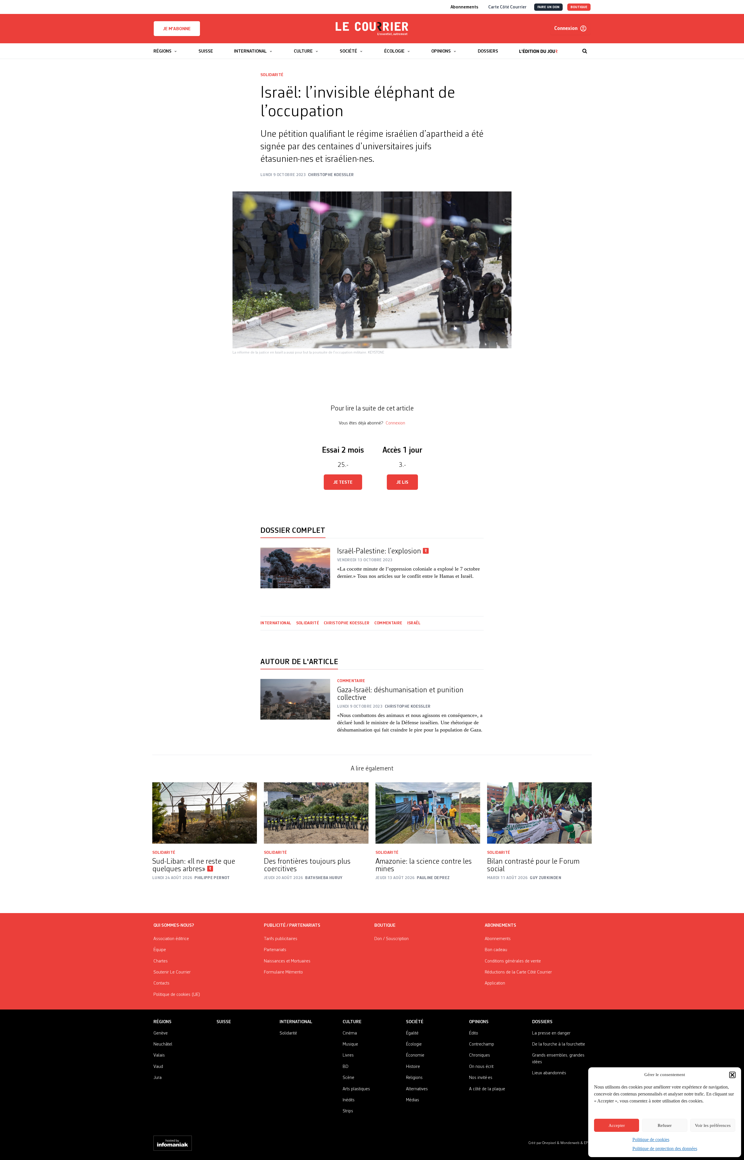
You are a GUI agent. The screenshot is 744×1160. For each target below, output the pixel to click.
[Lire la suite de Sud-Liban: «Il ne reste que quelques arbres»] (204, 812)
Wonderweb (570, 1143)
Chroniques (479, 1055)
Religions (414, 1077)
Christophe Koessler (347, 623)
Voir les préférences (713, 1125)
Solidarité (272, 75)
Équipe (159, 950)
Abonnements (498, 939)
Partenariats (275, 950)
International (275, 623)
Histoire (413, 1066)
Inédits (349, 1100)
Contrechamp (481, 1044)
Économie (415, 1055)
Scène (348, 1077)
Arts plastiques (356, 1089)
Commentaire (388, 623)
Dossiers (542, 1022)
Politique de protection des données (664, 1148)
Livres (348, 1055)
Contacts (161, 983)
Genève (160, 1033)
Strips (348, 1111)
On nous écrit (481, 1066)
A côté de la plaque (487, 1089)
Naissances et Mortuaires (287, 961)
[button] (732, 1075)
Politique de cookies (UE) (176, 994)
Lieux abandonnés (549, 1073)
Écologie (414, 1044)
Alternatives (417, 1089)
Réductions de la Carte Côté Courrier (518, 972)
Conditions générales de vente (513, 961)
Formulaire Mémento (283, 972)
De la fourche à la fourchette (558, 1044)
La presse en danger (551, 1033)
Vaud (158, 1066)
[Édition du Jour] (538, 48)
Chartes (160, 961)
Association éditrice (171, 939)
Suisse (224, 1022)
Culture (352, 1022)
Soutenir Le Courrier (172, 972)
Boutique (385, 925)
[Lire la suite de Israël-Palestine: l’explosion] (295, 568)
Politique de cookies (650, 1139)
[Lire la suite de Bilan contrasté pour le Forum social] (539, 812)
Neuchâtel (162, 1044)
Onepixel (549, 1143)
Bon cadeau (496, 950)
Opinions (479, 1022)
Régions (162, 1022)
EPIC (587, 1143)
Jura (157, 1077)
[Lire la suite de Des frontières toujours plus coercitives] (316, 812)
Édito (473, 1033)
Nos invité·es (480, 1077)
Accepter (617, 1125)
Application (495, 983)
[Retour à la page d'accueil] (372, 29)
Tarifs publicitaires (280, 939)
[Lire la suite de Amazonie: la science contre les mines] (427, 812)
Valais (159, 1055)
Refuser (665, 1125)
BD (345, 1066)
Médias (412, 1100)
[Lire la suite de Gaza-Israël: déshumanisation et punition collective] (295, 710)
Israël (414, 623)
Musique (350, 1044)
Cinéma (350, 1033)
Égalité (412, 1033)
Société (414, 1022)
